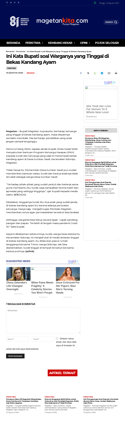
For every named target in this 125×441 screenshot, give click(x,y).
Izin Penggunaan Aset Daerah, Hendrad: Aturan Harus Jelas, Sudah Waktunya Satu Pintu (100, 184)
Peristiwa (20, 51)
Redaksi (31, 73)
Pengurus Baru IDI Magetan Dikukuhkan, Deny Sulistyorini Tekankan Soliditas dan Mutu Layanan (98, 141)
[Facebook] (7, 3)
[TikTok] (15, 3)
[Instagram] (11, 3)
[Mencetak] (116, 73)
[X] (18, 3)
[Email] (109, 73)
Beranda (10, 51)
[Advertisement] (105, 219)
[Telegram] (102, 73)
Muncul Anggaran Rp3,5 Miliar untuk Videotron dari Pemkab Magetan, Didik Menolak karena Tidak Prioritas (101, 164)
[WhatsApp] (95, 73)
